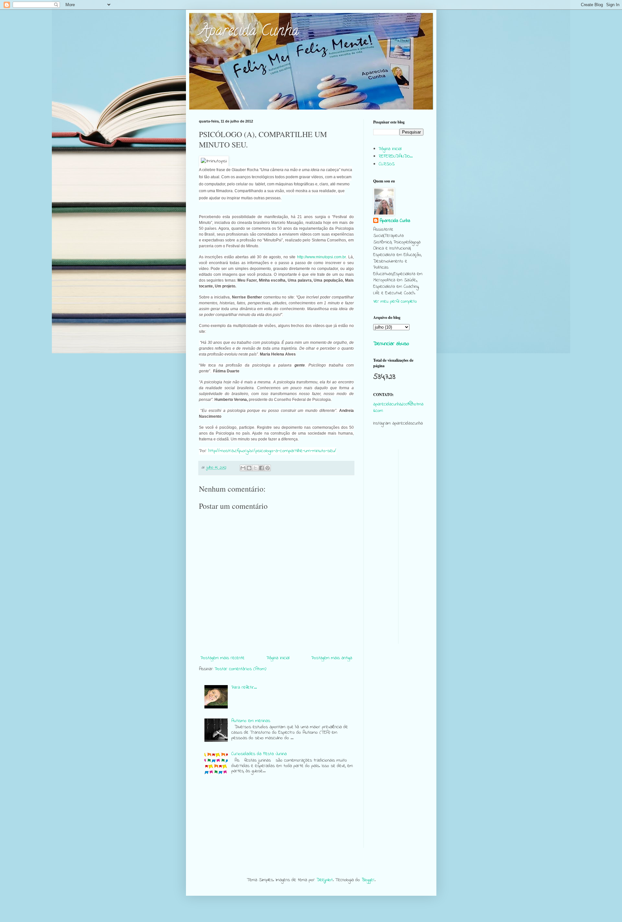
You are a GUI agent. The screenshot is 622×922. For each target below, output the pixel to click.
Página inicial (278, 658)
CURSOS (387, 164)
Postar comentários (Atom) (240, 669)
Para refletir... (244, 687)
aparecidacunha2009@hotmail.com (398, 407)
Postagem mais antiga (331, 658)
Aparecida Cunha (249, 32)
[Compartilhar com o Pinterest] (267, 468)
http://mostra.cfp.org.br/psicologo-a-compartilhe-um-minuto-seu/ (272, 451)
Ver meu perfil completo (395, 301)
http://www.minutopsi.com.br (321, 257)
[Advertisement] (398, 546)
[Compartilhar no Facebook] (261, 468)
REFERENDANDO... (396, 156)
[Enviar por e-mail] (243, 468)
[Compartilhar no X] (255, 468)
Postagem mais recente (223, 658)
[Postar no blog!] (249, 468)
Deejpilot (325, 880)
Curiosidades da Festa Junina (259, 754)
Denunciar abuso (391, 344)
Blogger (368, 880)
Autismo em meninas (250, 721)
